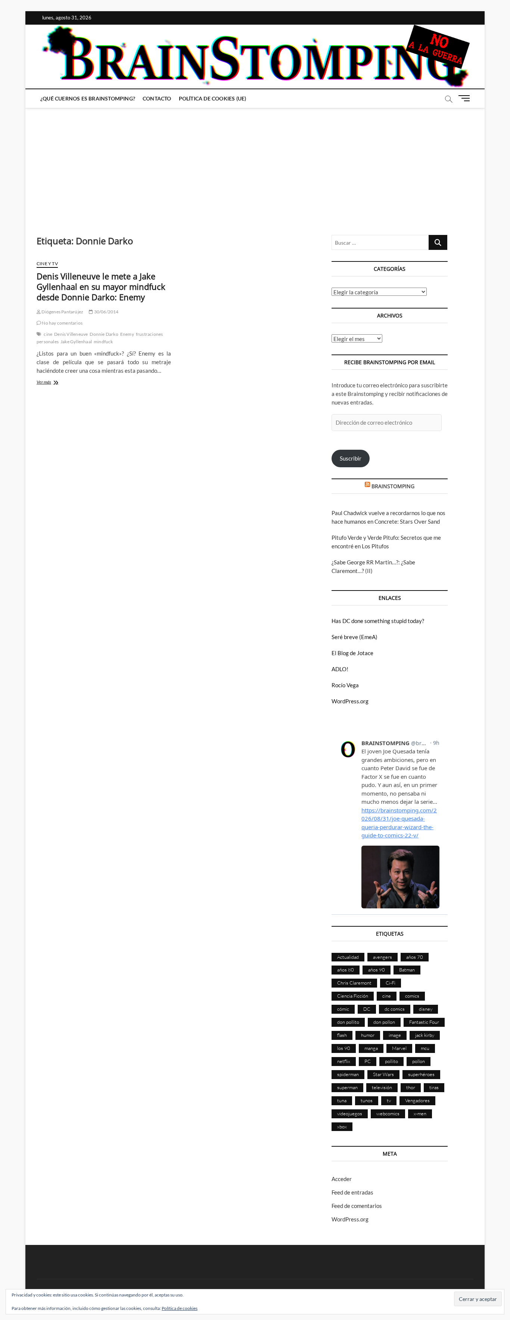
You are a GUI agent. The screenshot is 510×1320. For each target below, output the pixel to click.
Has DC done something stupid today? (378, 620)
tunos (367, 1100)
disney (425, 1009)
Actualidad (348, 957)
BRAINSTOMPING (392, 486)
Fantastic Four (424, 1022)
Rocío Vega (345, 685)
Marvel (399, 1048)
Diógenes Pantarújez (62, 311)
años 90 (376, 970)
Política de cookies (180, 1308)
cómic (343, 1009)
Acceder (342, 1178)
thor (410, 1087)
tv (389, 1100)
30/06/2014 (105, 311)
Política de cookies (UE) (212, 98)
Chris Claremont (354, 983)
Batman (407, 970)
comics (412, 996)
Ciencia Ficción (352, 996)
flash (342, 1035)
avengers (382, 957)
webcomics (387, 1113)
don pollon (384, 1022)
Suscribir (350, 458)
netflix (343, 1061)
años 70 (414, 957)
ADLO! (340, 669)
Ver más (54, 383)
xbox (342, 1127)
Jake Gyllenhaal (76, 341)
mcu (425, 1048)
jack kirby (424, 1035)
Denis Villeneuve (71, 334)
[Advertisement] (255, 164)
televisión (382, 1087)
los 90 (343, 1048)
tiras (434, 1087)
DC (366, 1009)
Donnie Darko (104, 334)
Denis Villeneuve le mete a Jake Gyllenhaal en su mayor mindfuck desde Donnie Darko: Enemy (101, 286)
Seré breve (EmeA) (354, 636)
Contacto (157, 98)
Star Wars (383, 1074)
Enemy (127, 334)
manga (371, 1048)
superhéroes (421, 1074)
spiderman (348, 1074)
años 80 (345, 970)
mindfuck (103, 341)
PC (367, 1061)
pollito (391, 1061)
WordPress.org (350, 701)
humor (367, 1035)
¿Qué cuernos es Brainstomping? (87, 98)
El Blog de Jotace (352, 653)
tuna (341, 1100)
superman (347, 1087)
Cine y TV (47, 263)
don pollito (348, 1022)
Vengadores (417, 1100)
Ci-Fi (390, 983)
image (395, 1035)
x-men (420, 1113)
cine (48, 334)
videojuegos (349, 1113)
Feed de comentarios (357, 1205)
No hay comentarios (62, 323)
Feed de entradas (352, 1192)
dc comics (395, 1009)
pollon (418, 1061)
